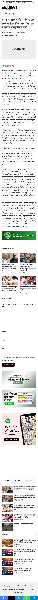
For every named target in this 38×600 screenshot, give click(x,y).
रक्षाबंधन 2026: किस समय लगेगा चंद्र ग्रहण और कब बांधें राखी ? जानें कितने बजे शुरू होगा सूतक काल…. (25, 542)
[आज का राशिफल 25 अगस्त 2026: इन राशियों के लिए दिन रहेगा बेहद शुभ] (7, 571)
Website (4, 349)
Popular (17, 480)
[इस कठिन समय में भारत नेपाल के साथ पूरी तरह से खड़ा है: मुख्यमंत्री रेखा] (28, 280)
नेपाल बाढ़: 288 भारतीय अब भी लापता (23, 524)
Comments (29, 480)
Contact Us (6, 589)
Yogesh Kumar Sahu (8, 32)
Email (3, 340)
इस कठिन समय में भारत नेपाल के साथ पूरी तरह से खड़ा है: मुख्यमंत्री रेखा (28, 289)
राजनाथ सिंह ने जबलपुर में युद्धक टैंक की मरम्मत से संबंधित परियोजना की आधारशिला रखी (9, 289)
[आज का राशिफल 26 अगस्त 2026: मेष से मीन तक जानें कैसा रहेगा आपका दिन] (7, 562)
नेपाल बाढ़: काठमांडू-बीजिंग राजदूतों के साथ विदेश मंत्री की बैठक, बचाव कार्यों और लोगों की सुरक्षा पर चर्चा (28, 267)
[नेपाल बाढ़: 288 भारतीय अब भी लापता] (7, 527)
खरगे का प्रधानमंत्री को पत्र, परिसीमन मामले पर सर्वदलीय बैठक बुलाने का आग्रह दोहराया (9, 266)
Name (4, 332)
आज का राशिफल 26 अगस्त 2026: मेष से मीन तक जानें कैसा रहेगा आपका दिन (24, 560)
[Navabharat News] (10, 8)
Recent (7, 480)
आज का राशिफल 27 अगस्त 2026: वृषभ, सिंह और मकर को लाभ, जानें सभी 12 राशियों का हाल (25, 552)
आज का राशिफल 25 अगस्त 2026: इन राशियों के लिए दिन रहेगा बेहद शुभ (23, 569)
